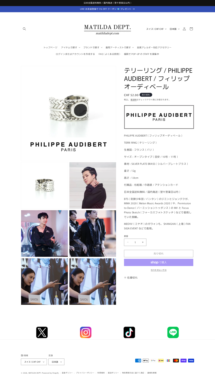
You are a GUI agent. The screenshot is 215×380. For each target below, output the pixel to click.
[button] (24, 28)
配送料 (134, 99)
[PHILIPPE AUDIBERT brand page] (159, 128)
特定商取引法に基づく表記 (133, 372)
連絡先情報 (152, 372)
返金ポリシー (67, 372)
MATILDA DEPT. (34, 373)
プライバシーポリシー (85, 372)
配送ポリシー (113, 372)
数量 (126, 236)
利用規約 (101, 372)
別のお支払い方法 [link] (159, 270)
